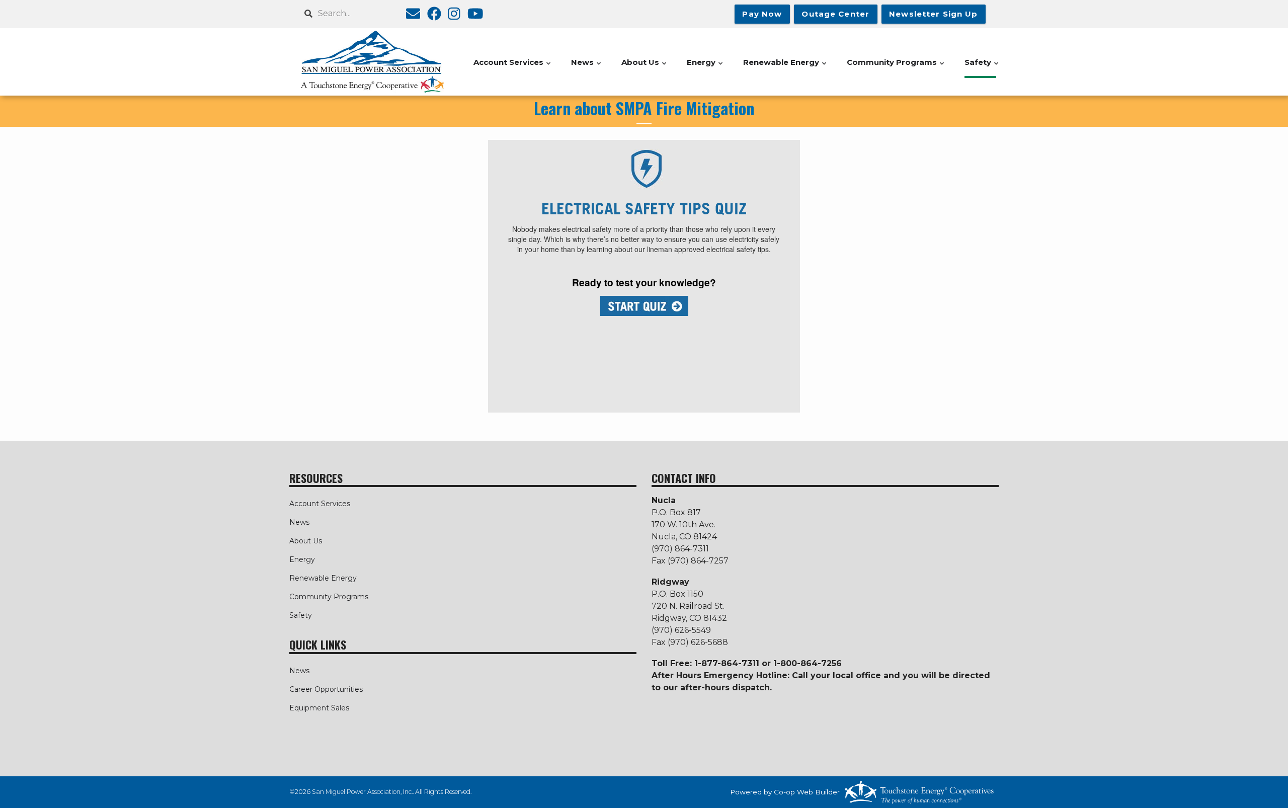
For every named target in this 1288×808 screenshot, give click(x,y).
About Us (305, 540)
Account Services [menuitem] (512, 67)
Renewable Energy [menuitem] (785, 67)
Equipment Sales (319, 707)
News (299, 522)
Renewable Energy (323, 578)
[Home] (372, 62)
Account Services (319, 503)
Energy (302, 559)
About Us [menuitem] (644, 67)
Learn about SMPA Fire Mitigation (644, 108)
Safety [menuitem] (982, 67)
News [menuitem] (586, 67)
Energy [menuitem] (705, 67)
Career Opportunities (326, 689)
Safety (300, 615)
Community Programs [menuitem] (896, 67)
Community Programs (328, 596)
